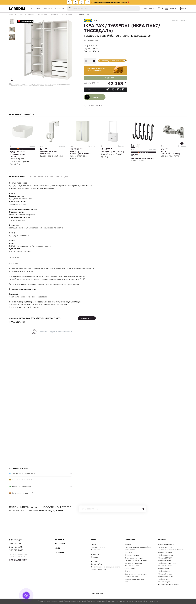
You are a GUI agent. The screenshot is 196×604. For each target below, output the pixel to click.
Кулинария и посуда (134, 558)
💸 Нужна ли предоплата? (20, 486)
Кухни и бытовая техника (136, 560)
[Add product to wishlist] (33, 122)
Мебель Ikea (163, 568)
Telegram (59, 552)
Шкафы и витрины (68, 15)
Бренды (47, 8)
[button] (182, 143)
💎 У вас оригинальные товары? (22, 473)
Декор (127, 571)
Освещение (130, 568)
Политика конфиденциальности (105, 567)
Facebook (59, 539)
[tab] (49, 176)
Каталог (36, 8)
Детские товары (132, 555)
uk (183, 8)
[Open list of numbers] (153, 9)
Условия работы (98, 547)
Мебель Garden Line (167, 563)
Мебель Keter (164, 571)
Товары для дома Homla (168, 584)
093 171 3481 (147, 8)
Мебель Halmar (165, 566)
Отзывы (94, 557)
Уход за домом (131, 576)
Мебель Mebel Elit (166, 576)
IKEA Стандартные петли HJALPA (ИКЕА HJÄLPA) (171, 153)
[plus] (94, 61)
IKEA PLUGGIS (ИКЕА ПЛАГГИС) (18, 155)
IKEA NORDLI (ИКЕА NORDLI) (112, 152)
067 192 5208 (16, 547)
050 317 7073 (16, 550)
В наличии (59, 8)
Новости (95, 554)
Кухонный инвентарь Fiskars (170, 550)
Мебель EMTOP (165, 558)
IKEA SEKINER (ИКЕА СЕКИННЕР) (48, 153)
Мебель (31, 15)
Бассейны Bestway (166, 544)
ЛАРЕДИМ (13, 15)
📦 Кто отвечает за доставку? (21, 493)
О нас (93, 544)
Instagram (60, 544)
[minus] (86, 61)
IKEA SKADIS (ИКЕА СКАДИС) (142, 158)
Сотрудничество (98, 569)
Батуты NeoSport (165, 547)
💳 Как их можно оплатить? (20, 480)
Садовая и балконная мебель (138, 547)
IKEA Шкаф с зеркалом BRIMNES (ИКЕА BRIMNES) (80, 153)
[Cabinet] (163, 8)
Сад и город (130, 550)
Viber (57, 548)
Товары (23, 15)
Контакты (95, 550)
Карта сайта (96, 564)
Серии (127, 582)
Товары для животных (134, 579)
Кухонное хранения (133, 563)
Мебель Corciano (165, 555)
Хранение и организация (136, 574)
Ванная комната (132, 566)
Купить (96, 97)
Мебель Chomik (165, 552)
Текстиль (128, 552)
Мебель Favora (164, 560)
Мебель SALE (164, 579)
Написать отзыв (86, 318)
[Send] (143, 509)
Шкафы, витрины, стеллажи (47, 15)
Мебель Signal (164, 582)
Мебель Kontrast (165, 574)
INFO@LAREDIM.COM (18, 560)
